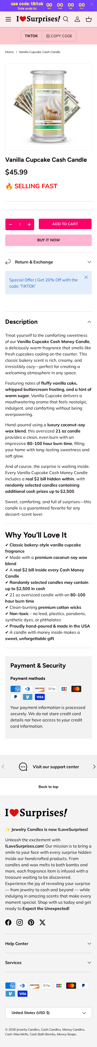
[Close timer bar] (92, 4)
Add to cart (65, 224)
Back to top (48, 786)
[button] (88, 19)
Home (9, 52)
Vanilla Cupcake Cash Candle (40, 52)
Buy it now (48, 240)
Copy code (61, 36)
